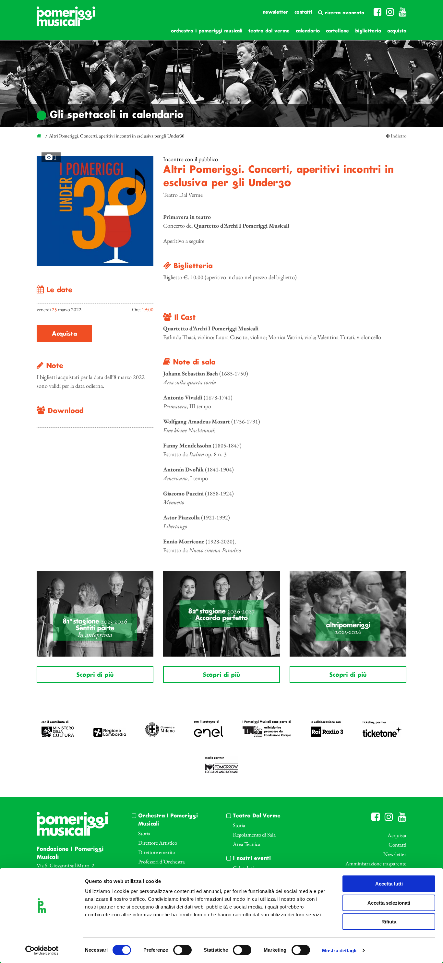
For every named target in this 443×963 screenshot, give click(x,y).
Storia (144, 833)
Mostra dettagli (339, 950)
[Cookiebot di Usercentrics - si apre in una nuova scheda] (42, 950)
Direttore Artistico (157, 842)
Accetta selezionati (388, 903)
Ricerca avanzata (343, 13)
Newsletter (275, 12)
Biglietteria (368, 31)
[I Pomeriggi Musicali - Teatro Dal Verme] (66, 20)
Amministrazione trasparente (375, 863)
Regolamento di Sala (254, 834)
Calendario (308, 31)
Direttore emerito (156, 852)
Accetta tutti (389, 883)
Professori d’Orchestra (161, 861)
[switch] (182, 950)
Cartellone (337, 31)
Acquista (396, 31)
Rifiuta (388, 921)
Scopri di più (95, 675)
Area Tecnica (246, 844)
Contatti (303, 12)
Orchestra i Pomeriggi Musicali (206, 31)
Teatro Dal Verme (269, 31)
